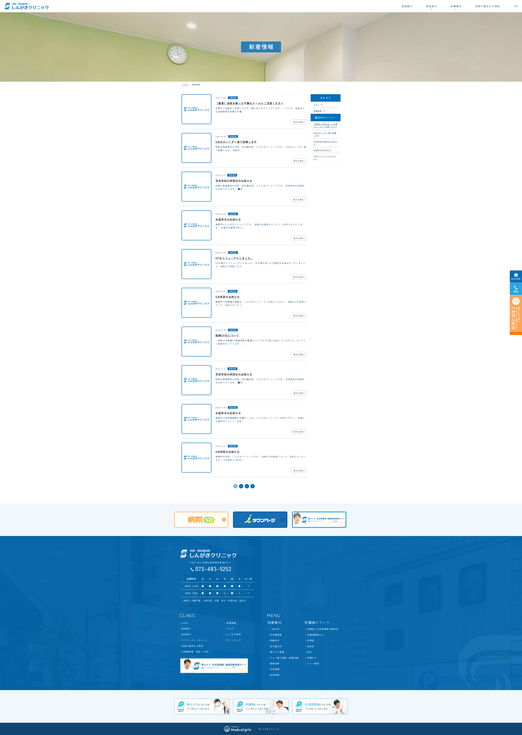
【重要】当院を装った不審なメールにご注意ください (249, 103)
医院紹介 (407, 6)
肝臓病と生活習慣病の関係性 (322, 629)
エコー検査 (313, 663)
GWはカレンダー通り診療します (236, 142)
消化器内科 (276, 646)
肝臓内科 (274, 640)
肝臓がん (312, 657)
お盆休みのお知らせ (228, 219)
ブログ (316, 104)
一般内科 (274, 629)
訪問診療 (274, 674)
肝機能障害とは (315, 634)
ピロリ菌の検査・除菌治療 (284, 657)
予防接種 (274, 669)
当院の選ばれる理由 (192, 645)
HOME (185, 84)
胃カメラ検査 (277, 652)
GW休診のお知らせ (227, 297)
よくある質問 (233, 634)
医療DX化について (227, 335)
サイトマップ (233, 640)
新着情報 (232, 97)
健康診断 (274, 663)
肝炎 (309, 652)
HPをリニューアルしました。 (234, 258)
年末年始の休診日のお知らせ (233, 181)
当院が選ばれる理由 (487, 6)
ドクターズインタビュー (195, 640)
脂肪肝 (310, 646)
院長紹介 (431, 6)
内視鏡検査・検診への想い (196, 651)
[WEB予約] (516, 276)
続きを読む (299, 121)
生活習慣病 (276, 634)
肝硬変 (310, 640)
